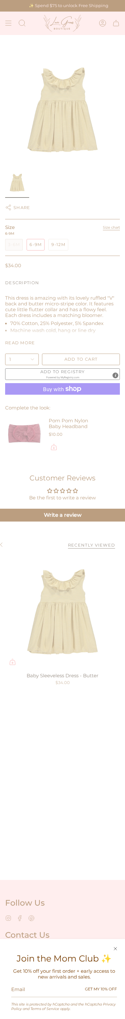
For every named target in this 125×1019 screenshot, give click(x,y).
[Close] (115, 948)
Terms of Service (44, 1008)
